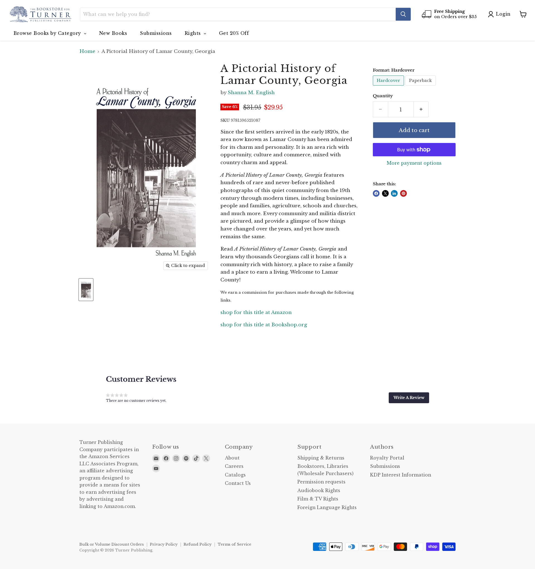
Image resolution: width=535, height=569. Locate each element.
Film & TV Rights (317, 499)
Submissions (385, 466)
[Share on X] (385, 193)
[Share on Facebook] (376, 193)
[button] (409, 397)
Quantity (383, 96)
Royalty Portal (387, 458)
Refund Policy (197, 544)
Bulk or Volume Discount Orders (111, 544)
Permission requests (321, 482)
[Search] (403, 14)
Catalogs (235, 475)
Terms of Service (234, 544)
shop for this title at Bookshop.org (263, 325)
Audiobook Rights (318, 490)
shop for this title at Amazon (256, 312)
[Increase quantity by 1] (421, 109)
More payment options (414, 163)
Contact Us (238, 483)
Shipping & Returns (320, 458)
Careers (234, 466)
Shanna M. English (251, 93)
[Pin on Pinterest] (403, 193)
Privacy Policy (163, 544)
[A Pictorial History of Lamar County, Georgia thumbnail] (86, 290)
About (232, 458)
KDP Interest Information (400, 475)
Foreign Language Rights (327, 507)
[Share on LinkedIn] (394, 193)
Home (87, 51)
